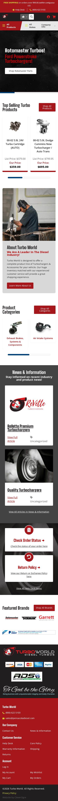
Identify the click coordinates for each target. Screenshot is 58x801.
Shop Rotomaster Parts (20, 70)
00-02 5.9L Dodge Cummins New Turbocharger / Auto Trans (43, 146)
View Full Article (16, 439)
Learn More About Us (20, 285)
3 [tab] (36, 92)
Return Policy (27, 567)
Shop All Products (47, 107)
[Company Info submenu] (55, 25)
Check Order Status (27, 540)
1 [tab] (7, 92)
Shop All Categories (44, 309)
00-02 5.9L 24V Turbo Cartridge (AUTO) (15, 144)
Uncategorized (38, 441)
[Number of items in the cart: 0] (54, 17)
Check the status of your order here (29, 546)
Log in (5, 766)
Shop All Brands (44, 607)
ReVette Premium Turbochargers (20, 428)
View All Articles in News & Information (29, 511)
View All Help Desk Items (29, 588)
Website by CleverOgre (14, 797)
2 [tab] (22, 92)
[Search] (31, 17)
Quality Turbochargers (24, 490)
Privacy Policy (9, 793)
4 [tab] (50, 92)
